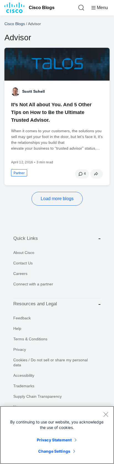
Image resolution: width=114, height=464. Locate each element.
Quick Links (25, 238)
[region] (57, 435)
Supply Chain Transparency (37, 396)
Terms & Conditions (30, 339)
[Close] (105, 414)
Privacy (19, 349)
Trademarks (23, 386)
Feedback (22, 318)
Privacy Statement (54, 440)
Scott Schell (33, 91)
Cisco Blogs (42, 7)
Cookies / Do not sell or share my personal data (50, 362)
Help (17, 328)
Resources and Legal (35, 303)
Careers (20, 273)
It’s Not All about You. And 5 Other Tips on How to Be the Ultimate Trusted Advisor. (51, 112)
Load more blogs (57, 198)
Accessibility (23, 375)
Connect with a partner (33, 284)
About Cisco (23, 252)
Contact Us (23, 263)
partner (19, 173)
